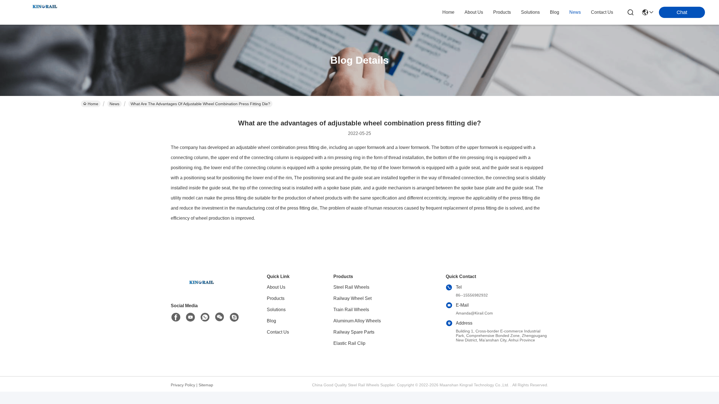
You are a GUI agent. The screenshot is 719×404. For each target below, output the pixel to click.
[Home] (202, 289)
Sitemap (206, 385)
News (114, 104)
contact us (602, 12)
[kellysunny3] (234, 317)
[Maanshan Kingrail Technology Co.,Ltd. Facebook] (176, 317)
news (575, 12)
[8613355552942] (205, 317)
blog (554, 12)
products (502, 12)
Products (276, 298)
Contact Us (278, 332)
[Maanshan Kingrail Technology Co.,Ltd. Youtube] (190, 317)
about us (474, 12)
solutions (530, 12)
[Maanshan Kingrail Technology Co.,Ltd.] (45, 12)
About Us (276, 287)
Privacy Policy (183, 385)
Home (448, 12)
